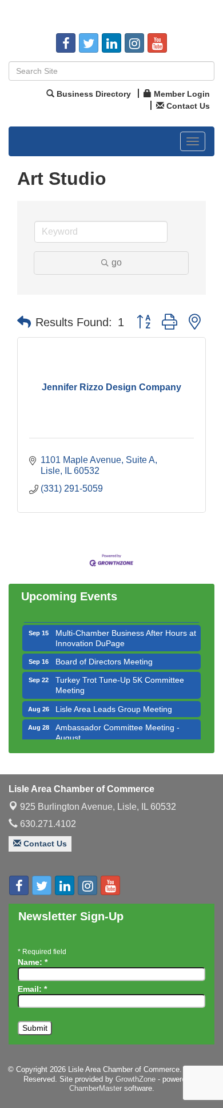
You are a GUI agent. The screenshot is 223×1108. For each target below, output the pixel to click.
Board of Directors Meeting (104, 657)
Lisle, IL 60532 (98, 807)
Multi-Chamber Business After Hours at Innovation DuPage (125, 634)
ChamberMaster (95, 1088)
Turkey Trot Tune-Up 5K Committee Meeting (119, 681)
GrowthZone (136, 1079)
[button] (24, 322)
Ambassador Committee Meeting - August (117, 728)
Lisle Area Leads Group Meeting (113, 705)
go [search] (117, 262)
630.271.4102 (47, 824)
